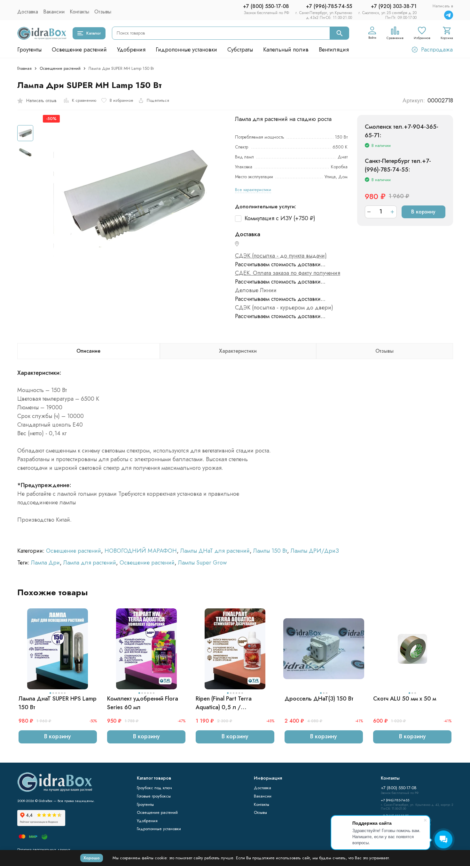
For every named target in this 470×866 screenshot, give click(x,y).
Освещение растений (79, 49)
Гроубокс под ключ (154, 788)
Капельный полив (286, 49)
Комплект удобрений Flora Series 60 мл (142, 702)
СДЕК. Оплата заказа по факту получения (287, 273)
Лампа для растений (89, 562)
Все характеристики (253, 190)
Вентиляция (334, 49)
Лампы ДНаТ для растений (215, 551)
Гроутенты (29, 49)
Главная (24, 68)
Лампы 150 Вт (270, 551)
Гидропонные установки (186, 49)
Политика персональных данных (43, 849)
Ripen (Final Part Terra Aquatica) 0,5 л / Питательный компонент (227, 703)
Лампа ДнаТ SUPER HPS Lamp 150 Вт (58, 702)
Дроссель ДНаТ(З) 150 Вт (319, 698)
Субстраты (240, 49)
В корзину (423, 211)
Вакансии (54, 11)
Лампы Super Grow (202, 562)
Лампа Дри (45, 562)
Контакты (79, 11)
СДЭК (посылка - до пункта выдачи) (281, 256)
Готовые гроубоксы (154, 796)
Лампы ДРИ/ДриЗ (315, 551)
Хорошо (91, 858)
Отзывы (102, 11)
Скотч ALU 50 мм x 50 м (404, 698)
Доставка (27, 11)
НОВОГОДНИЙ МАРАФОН (141, 551)
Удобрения (131, 49)
